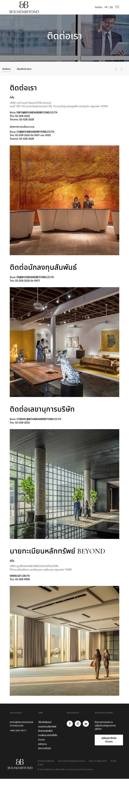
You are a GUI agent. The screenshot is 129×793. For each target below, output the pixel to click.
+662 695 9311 (18, 730)
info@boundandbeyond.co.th (37, 113)
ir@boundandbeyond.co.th (35, 277)
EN (106, 7)
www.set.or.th (20, 576)
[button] (116, 70)
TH (111, 7)
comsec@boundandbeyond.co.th (39, 419)
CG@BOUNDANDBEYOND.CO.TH (35, 132)
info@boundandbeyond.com (21, 724)
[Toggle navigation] (117, 7)
